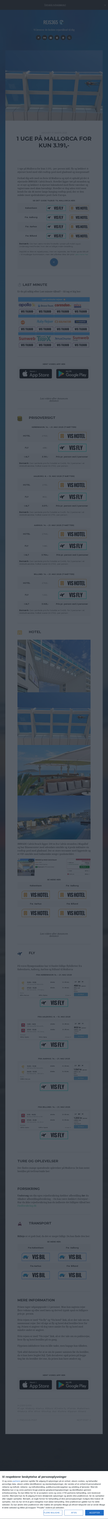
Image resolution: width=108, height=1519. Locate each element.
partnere (16, 1481)
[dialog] (54, 1495)
